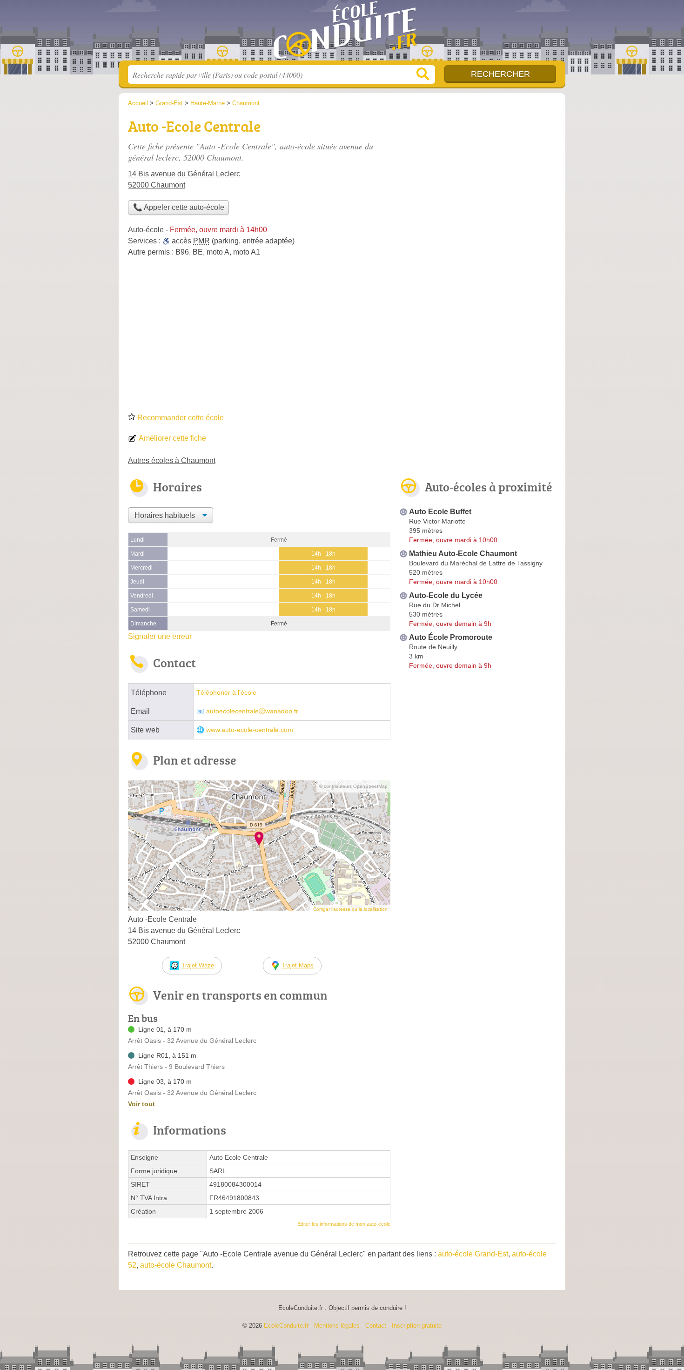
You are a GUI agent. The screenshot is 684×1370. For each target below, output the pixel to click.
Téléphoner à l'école (226, 692)
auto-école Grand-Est (473, 1254)
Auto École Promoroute (450, 637)
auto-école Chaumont (175, 1265)
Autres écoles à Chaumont (171, 460)
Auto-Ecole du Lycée (446, 595)
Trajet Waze (197, 965)
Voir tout (141, 1104)
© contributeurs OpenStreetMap (353, 786)
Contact (375, 1325)
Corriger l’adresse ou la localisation (350, 909)
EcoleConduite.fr (342, 33)
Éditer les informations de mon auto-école (343, 1224)
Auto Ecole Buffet (440, 512)
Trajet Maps (298, 965)
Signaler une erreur (160, 636)
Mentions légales (337, 1325)
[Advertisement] (342, 338)
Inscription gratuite (417, 1325)
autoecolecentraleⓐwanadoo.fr (252, 711)
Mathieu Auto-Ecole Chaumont (463, 553)
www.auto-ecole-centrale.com (249, 729)
